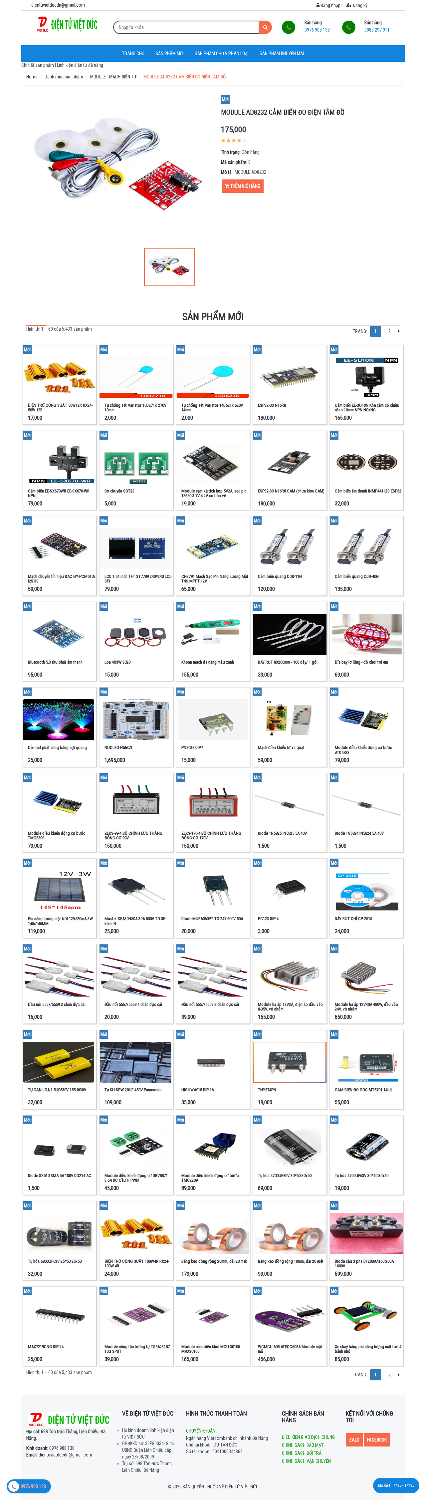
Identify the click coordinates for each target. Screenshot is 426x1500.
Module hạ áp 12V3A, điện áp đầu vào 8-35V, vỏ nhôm (290, 1007)
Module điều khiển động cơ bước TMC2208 (56, 835)
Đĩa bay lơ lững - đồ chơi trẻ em (361, 662)
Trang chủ (133, 53)
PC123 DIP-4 (268, 918)
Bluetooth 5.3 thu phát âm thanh (55, 662)
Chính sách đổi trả (301, 1453)
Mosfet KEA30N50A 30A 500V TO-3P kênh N (135, 921)
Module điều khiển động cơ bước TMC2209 (210, 1178)
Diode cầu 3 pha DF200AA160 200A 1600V (364, 1263)
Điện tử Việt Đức (242, 1486)
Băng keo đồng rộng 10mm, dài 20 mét (290, 1261)
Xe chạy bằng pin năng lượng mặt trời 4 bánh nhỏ (368, 1349)
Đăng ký (359, 5)
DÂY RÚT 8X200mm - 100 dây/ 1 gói (288, 662)
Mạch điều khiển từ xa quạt (281, 747)
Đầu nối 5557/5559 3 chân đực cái (57, 1004)
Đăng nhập (330, 5)
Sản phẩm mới (169, 53)
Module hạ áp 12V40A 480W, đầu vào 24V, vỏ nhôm (366, 1007)
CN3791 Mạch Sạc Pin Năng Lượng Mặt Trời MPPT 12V (214, 579)
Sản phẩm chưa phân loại (222, 53)
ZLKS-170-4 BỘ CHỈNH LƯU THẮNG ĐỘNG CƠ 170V (211, 835)
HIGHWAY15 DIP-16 (197, 1089)
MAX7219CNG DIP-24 (46, 1346)
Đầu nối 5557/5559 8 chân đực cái (210, 1004)
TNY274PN (267, 1089)
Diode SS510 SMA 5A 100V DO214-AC (59, 1175)
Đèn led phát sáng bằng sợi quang (57, 747)
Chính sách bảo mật (302, 1445)
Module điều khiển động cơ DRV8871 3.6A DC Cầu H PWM (136, 1178)
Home (32, 76)
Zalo (354, 1440)
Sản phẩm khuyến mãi (282, 53)
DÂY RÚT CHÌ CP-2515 (353, 918)
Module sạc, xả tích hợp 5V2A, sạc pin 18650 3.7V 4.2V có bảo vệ (214, 493)
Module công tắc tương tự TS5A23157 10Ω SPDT (137, 1349)
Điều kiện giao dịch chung (308, 1437)
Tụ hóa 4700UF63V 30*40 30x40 (361, 1175)
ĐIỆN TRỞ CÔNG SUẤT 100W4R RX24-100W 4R (137, 1263)
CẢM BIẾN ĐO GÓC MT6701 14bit (363, 1089)
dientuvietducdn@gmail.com (59, 1454)
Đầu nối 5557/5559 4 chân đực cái (133, 1004)
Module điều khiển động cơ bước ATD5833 (363, 750)
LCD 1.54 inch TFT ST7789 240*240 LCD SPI (138, 579)
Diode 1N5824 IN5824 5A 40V (359, 833)
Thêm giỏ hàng (244, 186)
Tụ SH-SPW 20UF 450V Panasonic (133, 1089)
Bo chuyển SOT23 (119, 490)
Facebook (377, 1440)
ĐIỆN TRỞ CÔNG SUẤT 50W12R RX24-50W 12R (60, 407)
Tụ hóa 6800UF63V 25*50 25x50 (55, 1261)
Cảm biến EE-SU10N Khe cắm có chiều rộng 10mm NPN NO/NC (367, 407)
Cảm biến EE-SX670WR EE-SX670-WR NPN (59, 493)
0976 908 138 (50, 1448)
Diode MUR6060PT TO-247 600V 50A (212, 918)
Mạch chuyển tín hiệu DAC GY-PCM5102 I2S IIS (62, 579)
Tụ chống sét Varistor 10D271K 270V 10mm (135, 407)
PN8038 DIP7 (192, 747)
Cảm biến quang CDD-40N (357, 576)
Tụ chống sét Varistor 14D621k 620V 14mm (212, 407)
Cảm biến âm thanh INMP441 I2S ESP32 (368, 490)
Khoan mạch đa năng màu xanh (207, 662)
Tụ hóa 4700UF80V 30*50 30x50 (285, 1175)
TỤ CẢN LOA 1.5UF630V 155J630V (57, 1089)
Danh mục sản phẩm (64, 76)
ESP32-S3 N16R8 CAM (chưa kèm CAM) (291, 490)
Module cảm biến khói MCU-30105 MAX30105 (210, 1349)
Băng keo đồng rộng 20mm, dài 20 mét (214, 1261)
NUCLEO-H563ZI (118, 747)
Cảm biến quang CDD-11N (280, 576)
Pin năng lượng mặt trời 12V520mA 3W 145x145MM (60, 921)
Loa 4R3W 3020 (117, 662)
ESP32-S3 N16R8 (272, 405)
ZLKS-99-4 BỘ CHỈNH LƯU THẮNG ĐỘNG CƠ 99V (133, 835)
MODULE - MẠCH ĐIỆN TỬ (113, 76)
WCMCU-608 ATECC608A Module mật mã (290, 1349)
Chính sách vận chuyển (306, 1461)
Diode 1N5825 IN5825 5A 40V (282, 833)
